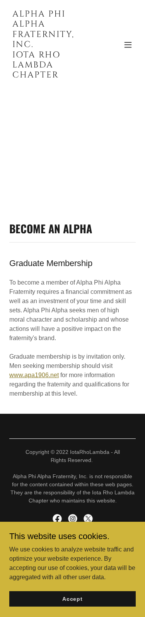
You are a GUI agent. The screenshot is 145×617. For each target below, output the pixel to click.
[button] (128, 44)
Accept (72, 598)
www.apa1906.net (34, 375)
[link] (53, 75)
